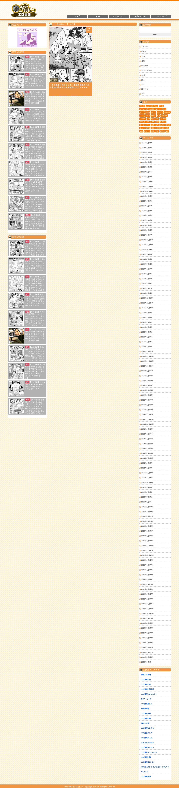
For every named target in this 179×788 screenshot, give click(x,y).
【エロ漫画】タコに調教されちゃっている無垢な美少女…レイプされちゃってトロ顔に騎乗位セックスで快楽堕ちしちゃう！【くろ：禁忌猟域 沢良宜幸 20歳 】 (34, 221)
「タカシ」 (145, 46)
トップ (77, 16)
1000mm (144, 66)
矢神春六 (53, 80)
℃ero (143, 56)
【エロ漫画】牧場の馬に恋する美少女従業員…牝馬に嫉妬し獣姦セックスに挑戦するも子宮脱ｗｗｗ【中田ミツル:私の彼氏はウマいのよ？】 (35, 186)
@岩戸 (143, 51)
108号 (143, 75)
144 (142, 84)
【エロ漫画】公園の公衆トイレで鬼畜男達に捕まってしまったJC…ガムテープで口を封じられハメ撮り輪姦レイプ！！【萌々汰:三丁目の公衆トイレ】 (35, 81)
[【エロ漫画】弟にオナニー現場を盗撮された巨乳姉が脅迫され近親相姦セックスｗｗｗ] (70, 54)
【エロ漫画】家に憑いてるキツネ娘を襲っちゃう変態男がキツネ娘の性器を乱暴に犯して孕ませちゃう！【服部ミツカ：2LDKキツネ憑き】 (35, 371)
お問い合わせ (140, 16)
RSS (98, 16)
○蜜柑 (143, 61)
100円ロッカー (146, 70)
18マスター (145, 89)
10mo (143, 80)
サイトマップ (161, 16)
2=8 (142, 94)
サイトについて (119, 16)
